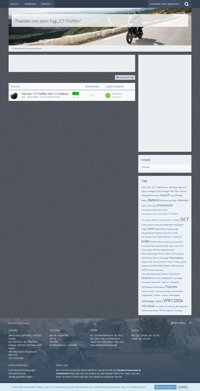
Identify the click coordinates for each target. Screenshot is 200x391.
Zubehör (170, 310)
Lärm (181, 246)
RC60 (154, 265)
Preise (170, 262)
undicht (165, 295)
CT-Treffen (173, 213)
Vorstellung (170, 306)
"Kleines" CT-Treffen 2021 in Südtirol (44, 94)
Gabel (150, 228)
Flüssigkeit (178, 224)
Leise (176, 246)
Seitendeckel (174, 274)
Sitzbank (146, 278)
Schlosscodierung (155, 270)
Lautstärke (178, 241)
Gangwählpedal (148, 233)
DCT (184, 219)
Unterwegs (147, 301)
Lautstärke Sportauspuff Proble (154, 246)
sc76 (144, 269)
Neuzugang (176, 257)
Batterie (154, 200)
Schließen (183, 387)
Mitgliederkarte (167, 249)
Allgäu (144, 191)
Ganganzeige (172, 229)
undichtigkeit (174, 295)
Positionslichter (159, 262)
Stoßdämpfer (166, 278)
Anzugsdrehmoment (150, 195)
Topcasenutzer (147, 291)
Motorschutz (146, 258)
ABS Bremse (162, 187)
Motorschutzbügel (161, 258)
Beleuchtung (165, 200)
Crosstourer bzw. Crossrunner (154, 213)
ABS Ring (173, 187)
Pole (150, 262)
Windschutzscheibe (149, 310)
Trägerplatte (146, 295)
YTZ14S (162, 310)
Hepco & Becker (164, 236)
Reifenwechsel (177, 265)
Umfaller (157, 295)
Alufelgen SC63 (154, 191)
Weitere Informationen (165, 387)
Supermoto (156, 282)
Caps (143, 205)
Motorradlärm (165, 253)
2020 (75, 93)
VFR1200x (173, 300)
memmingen (146, 249)
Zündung (178, 310)
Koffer (145, 241)
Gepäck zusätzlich (163, 233)
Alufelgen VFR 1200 (170, 191)
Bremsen (183, 200)
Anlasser (183, 191)
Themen (145, 167)
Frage (143, 229)
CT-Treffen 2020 (148, 220)
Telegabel (175, 282)
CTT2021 (176, 220)
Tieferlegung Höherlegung (152, 287)
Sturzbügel (177, 278)
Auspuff (164, 195)
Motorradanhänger (149, 253)
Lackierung (168, 241)
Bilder (174, 200)
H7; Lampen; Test (149, 236)
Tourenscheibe (176, 291)
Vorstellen (159, 306)
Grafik (175, 233)
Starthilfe (156, 278)
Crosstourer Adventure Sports (154, 210)
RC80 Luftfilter (164, 265)
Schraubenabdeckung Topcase (154, 274)
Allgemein (182, 187)
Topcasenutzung (162, 291)
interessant (177, 236)
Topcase (171, 286)
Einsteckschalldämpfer (164, 224)
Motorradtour (178, 253)
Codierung (151, 205)
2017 (154, 187)
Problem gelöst (180, 262)
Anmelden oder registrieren (164, 3)
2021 (149, 187)
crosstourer (164, 205)
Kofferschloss (157, 241)
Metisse (156, 249)
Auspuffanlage (176, 195)
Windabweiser (182, 306)
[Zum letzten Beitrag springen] (107, 95)
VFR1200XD (148, 306)
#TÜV (143, 187)
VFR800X (158, 301)
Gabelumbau (160, 229)
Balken (144, 200)
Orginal (144, 262)
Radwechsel (146, 265)
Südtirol (164, 282)
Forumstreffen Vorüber (50, 97)
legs (171, 246)
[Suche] (186, 4)
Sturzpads (145, 282)
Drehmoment (147, 224)
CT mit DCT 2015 (163, 220)
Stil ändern (180, 322)
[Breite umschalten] (190, 323)
